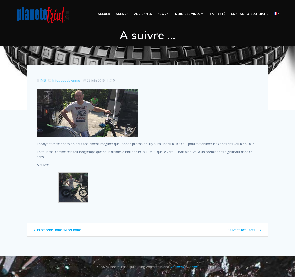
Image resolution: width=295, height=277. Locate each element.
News (161, 14)
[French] (277, 14)
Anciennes (143, 14)
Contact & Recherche (249, 14)
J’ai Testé (218, 14)
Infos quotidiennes (66, 80)
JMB (43, 80)
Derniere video (188, 14)
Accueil (104, 14)
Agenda (122, 14)
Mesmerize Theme (184, 267)
